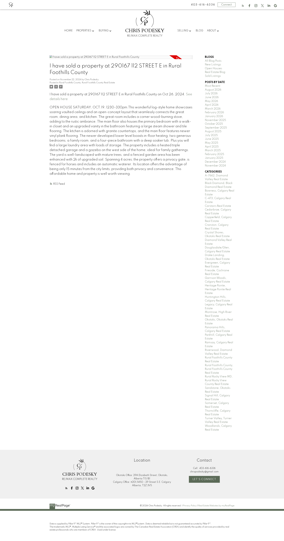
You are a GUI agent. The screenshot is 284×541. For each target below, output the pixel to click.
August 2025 (213, 131)
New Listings (213, 64)
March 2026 (213, 108)
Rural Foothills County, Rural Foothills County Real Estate (87, 83)
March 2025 (213, 150)
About (211, 30)
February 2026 (214, 112)
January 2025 (214, 158)
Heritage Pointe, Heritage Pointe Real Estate (218, 289)
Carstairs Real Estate (218, 206)
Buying (104, 30)
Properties (83, 30)
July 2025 (211, 135)
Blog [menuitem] (199, 30)
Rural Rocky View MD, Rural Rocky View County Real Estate (219, 380)
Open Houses (213, 68)
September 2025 (216, 127)
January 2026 (214, 116)
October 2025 (214, 124)
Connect (226, 4)
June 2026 (212, 97)
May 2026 (211, 101)
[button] (242, 5)
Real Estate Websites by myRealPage (216, 506)
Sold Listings (213, 76)
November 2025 (215, 120)
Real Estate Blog (215, 72)
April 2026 (211, 105)
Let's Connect (204, 479)
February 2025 (214, 154)
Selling (182, 30)
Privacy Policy (190, 506)
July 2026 (211, 93)
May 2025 (211, 143)
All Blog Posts (213, 61)
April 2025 (212, 146)
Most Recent (212, 86)
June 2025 (212, 139)
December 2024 (215, 162)
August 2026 (213, 89)
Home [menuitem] (68, 30)
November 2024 (215, 165)
